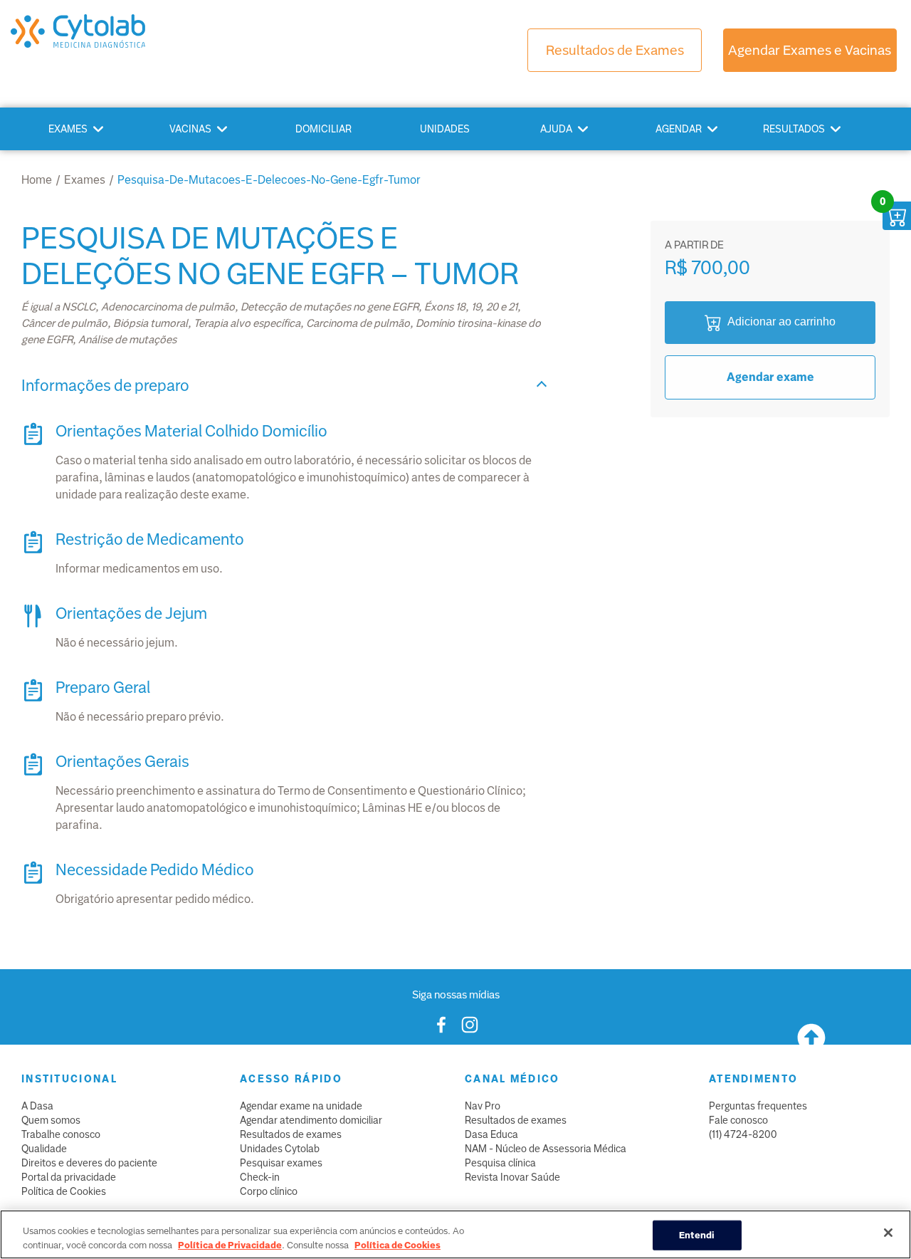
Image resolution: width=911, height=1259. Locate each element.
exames (84, 180)
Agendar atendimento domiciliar (311, 1120)
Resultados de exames (291, 1134)
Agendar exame (770, 377)
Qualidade (44, 1148)
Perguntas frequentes (758, 1106)
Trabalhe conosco (60, 1134)
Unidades (445, 129)
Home (36, 180)
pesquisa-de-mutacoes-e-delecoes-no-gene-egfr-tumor (269, 180)
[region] (455, 1234)
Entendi (697, 1235)
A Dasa (37, 1106)
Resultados (794, 129)
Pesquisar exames (281, 1163)
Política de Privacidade (230, 1244)
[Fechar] (888, 1232)
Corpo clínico (268, 1191)
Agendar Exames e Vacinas (809, 50)
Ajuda (556, 129)
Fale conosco (738, 1120)
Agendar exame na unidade (301, 1106)
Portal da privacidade (68, 1177)
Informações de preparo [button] (105, 386)
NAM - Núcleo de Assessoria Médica (545, 1148)
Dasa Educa (491, 1134)
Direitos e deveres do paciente (89, 1163)
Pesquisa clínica (500, 1163)
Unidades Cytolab (280, 1148)
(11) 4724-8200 (743, 1134)
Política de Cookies (63, 1191)
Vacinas (190, 129)
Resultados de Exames (615, 50)
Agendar (678, 129)
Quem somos (50, 1120)
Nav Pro (482, 1106)
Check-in (260, 1177)
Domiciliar (323, 129)
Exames (68, 129)
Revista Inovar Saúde (512, 1177)
